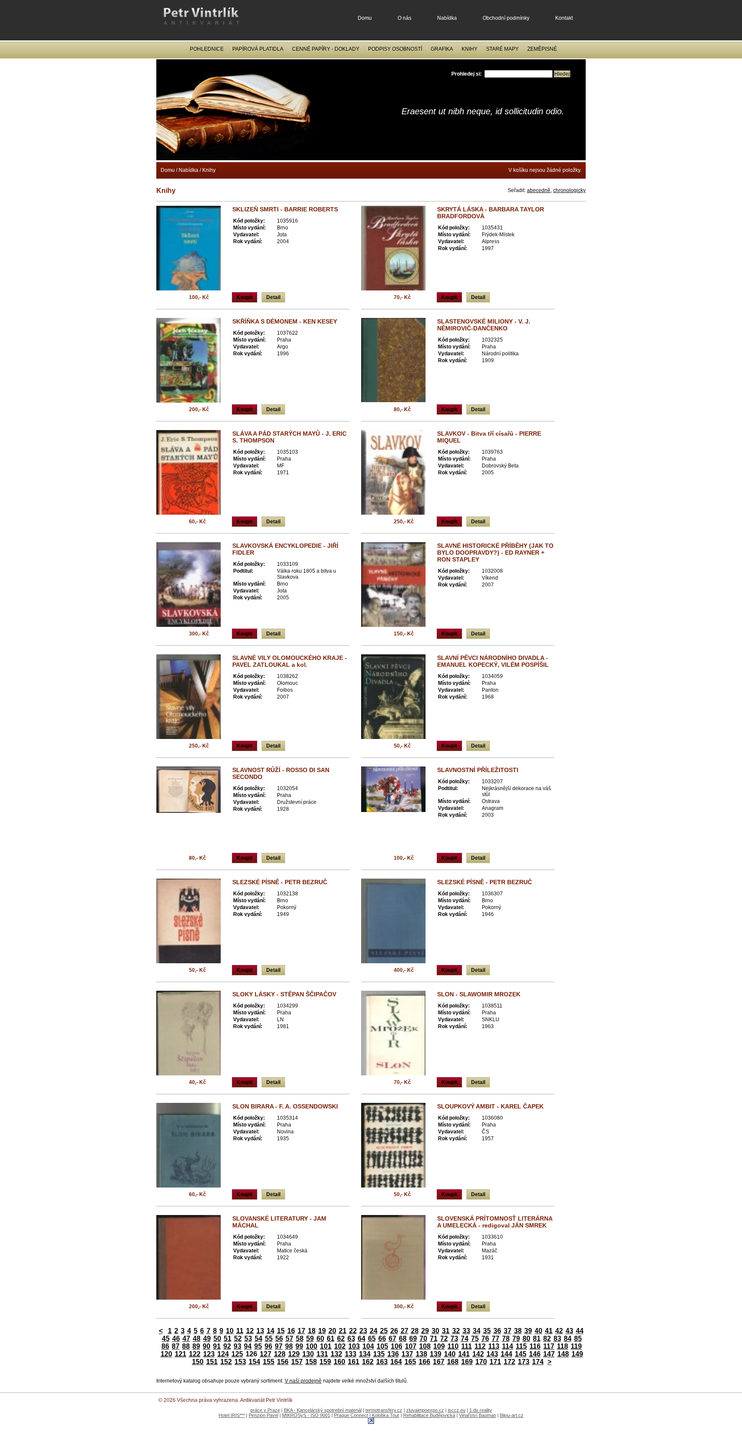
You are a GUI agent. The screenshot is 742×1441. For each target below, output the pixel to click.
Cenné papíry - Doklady (325, 49)
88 (186, 1346)
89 (196, 1346)
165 (410, 1361)
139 (435, 1354)
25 (384, 1330)
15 (281, 1330)
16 (291, 1330)
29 (425, 1330)
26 (394, 1330)
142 (478, 1354)
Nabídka (447, 18)
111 (466, 1346)
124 (223, 1354)
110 (453, 1346)
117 (548, 1346)
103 (354, 1346)
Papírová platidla (257, 49)
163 (382, 1361)
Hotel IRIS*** (232, 1415)
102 (340, 1346)
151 (212, 1361)
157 (297, 1361)
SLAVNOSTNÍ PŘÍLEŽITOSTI (477, 769)
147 (549, 1354)
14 (270, 1330)
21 (343, 1330)
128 (280, 1354)
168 (453, 1361)
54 (258, 1338)
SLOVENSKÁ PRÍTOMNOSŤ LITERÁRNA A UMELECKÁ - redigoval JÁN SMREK (494, 1222)
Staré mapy (502, 49)
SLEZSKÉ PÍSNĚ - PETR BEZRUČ (279, 882)
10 (230, 1330)
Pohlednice (207, 49)
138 (421, 1354)
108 (425, 1346)
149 (577, 1354)
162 (368, 1361)
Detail (273, 297)
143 (492, 1354)
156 (283, 1361)
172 (509, 1361)
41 (549, 1330)
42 (559, 1330)
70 (423, 1338)
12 (250, 1330)
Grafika (442, 49)
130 (308, 1354)
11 (239, 1330)
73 (454, 1338)
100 (311, 1346)
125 (237, 1354)
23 (363, 1330)
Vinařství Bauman (477, 1415)
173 (523, 1361)
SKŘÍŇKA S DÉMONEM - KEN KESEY (284, 321)
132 (336, 1354)
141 (464, 1354)
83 (557, 1338)
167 (438, 1361)
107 (411, 1346)
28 (415, 1330)
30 (435, 1330)
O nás (404, 18)
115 (521, 1346)
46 (176, 1338)
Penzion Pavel (263, 1415)
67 (392, 1338)
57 (289, 1338)
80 (526, 1338)
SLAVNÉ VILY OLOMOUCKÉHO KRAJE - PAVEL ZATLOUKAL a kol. (289, 661)
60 (320, 1338)
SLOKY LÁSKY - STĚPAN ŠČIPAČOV (284, 994)
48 (197, 1338)
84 (568, 1338)
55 (269, 1338)
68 (403, 1338)
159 (325, 1361)
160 (339, 1361)
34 (476, 1330)
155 (268, 1361)
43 (569, 1330)
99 (299, 1346)
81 (537, 1338)
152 (226, 1361)
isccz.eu (456, 1410)
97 (279, 1346)
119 (576, 1346)
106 (396, 1346)
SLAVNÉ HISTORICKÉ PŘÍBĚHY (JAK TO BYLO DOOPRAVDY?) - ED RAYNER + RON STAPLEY (495, 552)
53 (248, 1338)
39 (528, 1330)
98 (289, 1346)
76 (485, 1338)
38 (518, 1330)
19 (322, 1330)
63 (351, 1338)
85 (578, 1338)
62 (341, 1338)
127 (265, 1354)
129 (294, 1354)
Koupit (244, 297)
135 (379, 1354)
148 (563, 1354)
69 (413, 1338)
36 (497, 1330)
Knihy (469, 49)
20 (332, 1330)
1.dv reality (480, 1410)
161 (353, 1361)
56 (279, 1338)
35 (487, 1330)
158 (311, 1361)
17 (301, 1330)
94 (248, 1346)
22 (353, 1330)
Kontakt (564, 18)
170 (481, 1361)
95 (258, 1346)
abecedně (538, 190)
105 (382, 1346)
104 (368, 1346)
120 (166, 1354)
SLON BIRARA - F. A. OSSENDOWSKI (285, 1106)
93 (237, 1346)
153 (240, 1361)
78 (506, 1338)
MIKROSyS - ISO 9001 (306, 1415)
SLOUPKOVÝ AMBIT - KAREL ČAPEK (490, 1106)
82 (547, 1338)
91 (217, 1346)
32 (456, 1330)
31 (446, 1330)
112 (480, 1346)
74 (464, 1338)
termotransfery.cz (383, 1410)
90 (206, 1346)
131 (322, 1354)
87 (175, 1346)
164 (396, 1361)
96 (268, 1346)
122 (195, 1354)
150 (198, 1361)
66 (382, 1338)
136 (393, 1354)
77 (495, 1338)
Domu (365, 18)
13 (260, 1330)
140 (450, 1354)
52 (238, 1338)
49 (207, 1338)
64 (361, 1338)
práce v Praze (265, 1410)
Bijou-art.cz (511, 1415)
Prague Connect (351, 1415)
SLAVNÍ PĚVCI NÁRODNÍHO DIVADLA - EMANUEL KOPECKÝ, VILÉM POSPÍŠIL (493, 661)
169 (467, 1361)
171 (495, 1361)
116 (535, 1346)
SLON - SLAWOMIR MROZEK (478, 994)
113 (493, 1346)
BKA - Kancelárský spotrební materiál (323, 1410)
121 (180, 1354)
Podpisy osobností (395, 49)
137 (407, 1354)
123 (209, 1354)
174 (538, 1361)
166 (424, 1361)
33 (466, 1330)
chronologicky (569, 190)
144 (506, 1354)
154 (254, 1361)
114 (507, 1346)
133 (350, 1354)
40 (538, 1330)
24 (373, 1330)
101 (325, 1346)
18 (312, 1330)
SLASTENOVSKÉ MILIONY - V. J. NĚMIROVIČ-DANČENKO (483, 325)
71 (434, 1338)
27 (404, 1330)
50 (217, 1338)
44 (580, 1330)
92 (227, 1346)
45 (166, 1338)
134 (365, 1354)
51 (227, 1338)
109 (439, 1346)
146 (535, 1354)
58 (300, 1338)
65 (372, 1338)
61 (331, 1338)
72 (444, 1338)
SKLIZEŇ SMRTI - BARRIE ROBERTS (285, 209)
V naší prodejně (303, 1381)
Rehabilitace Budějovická (429, 1415)
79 (516, 1338)
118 (562, 1346)
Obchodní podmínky (506, 18)
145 (520, 1354)
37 (507, 1330)
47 (186, 1338)
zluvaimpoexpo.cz (425, 1410)
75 (475, 1338)
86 (165, 1346)
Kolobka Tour (385, 1415)
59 (310, 1338)
